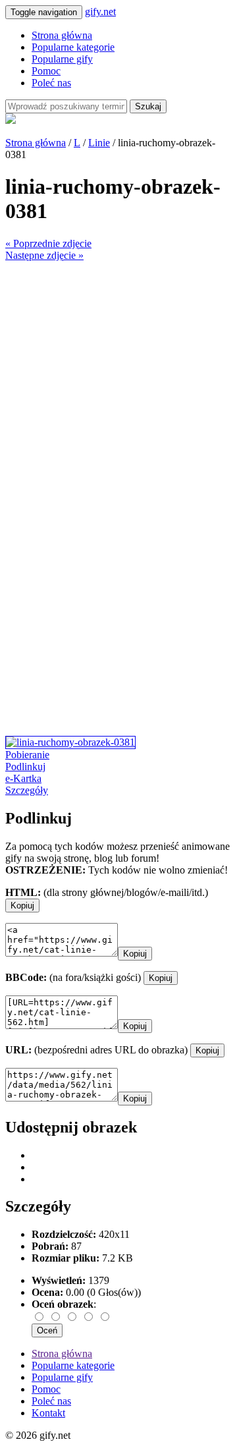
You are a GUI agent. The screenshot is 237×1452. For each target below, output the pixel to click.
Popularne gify (62, 59)
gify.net (100, 11)
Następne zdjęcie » (44, 255)
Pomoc (46, 70)
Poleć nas (51, 82)
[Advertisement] (118, 380)
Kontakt (48, 1412)
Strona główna (62, 35)
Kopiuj (22, 905)
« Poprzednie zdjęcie (48, 243)
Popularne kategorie (73, 47)
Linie (99, 142)
